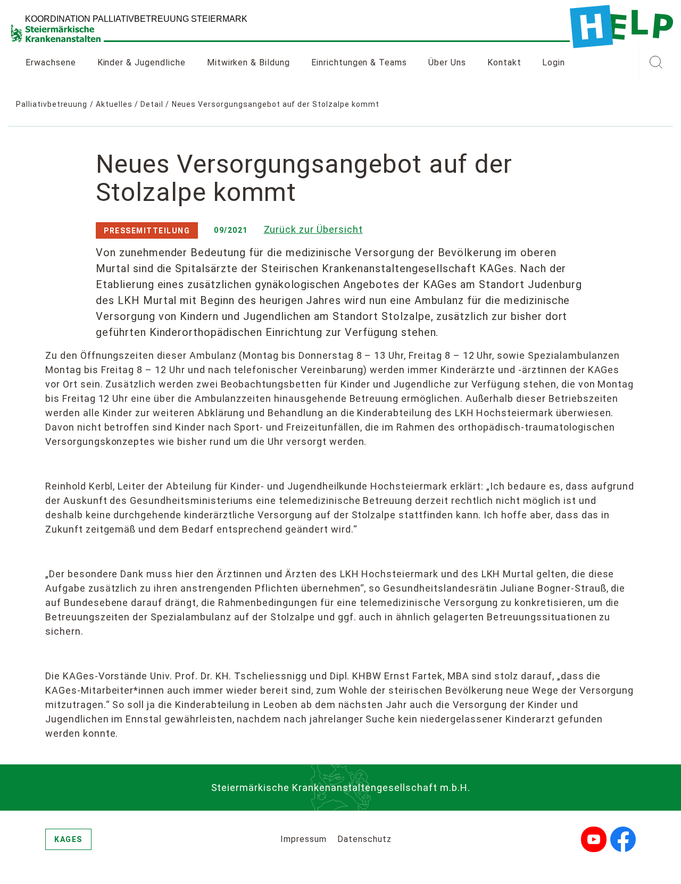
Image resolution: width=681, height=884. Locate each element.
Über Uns (447, 62)
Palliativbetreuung (51, 104)
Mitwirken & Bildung (248, 62)
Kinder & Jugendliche (141, 62)
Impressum (303, 839)
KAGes (68, 839)
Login (553, 62)
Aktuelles (114, 104)
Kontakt (504, 62)
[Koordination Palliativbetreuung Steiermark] (621, 26)
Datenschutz (364, 839)
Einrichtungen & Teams (359, 62)
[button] (655, 63)
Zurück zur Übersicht (313, 229)
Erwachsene (51, 62)
